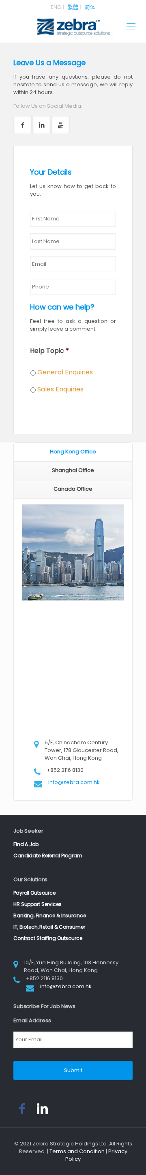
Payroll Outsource (34, 892)
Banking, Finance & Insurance (49, 915)
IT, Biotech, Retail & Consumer (49, 926)
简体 (90, 7)
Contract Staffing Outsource (47, 938)
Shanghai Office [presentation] (73, 470)
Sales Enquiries (60, 389)
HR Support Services (37, 904)
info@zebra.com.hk (74, 782)
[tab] (73, 452)
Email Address (34, 1020)
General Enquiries (65, 372)
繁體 (73, 7)
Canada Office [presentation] (73, 489)
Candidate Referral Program (47, 855)
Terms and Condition (77, 1151)
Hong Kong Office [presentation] (73, 451)
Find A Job (26, 844)
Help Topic (49, 351)
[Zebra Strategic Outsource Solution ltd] (73, 26)
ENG (56, 7)
